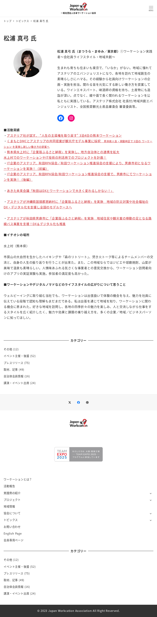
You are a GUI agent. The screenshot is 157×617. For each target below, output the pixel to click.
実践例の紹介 (12, 493)
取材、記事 (11, 369)
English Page (13, 533)
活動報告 (9, 486)
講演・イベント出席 (16, 383)
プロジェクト (12, 500)
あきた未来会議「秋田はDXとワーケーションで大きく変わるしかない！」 (60, 190)
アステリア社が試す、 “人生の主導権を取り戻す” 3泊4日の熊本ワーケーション (64, 135)
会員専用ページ (14, 540)
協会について (12, 513)
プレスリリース (13, 363)
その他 (8, 349)
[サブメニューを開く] (150, 493)
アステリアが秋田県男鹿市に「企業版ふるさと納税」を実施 (50, 218)
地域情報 (9, 506)
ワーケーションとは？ (18, 479)
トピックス (11, 520)
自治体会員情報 (14, 376)
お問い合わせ (12, 527)
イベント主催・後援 (16, 356)
